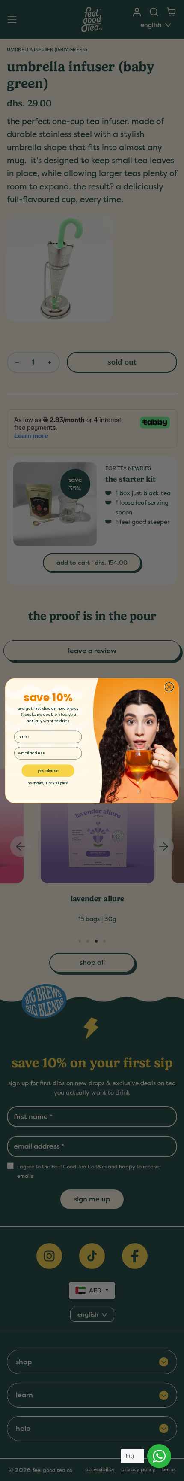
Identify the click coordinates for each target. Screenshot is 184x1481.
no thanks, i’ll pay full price (48, 783)
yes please (48, 770)
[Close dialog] (169, 686)
